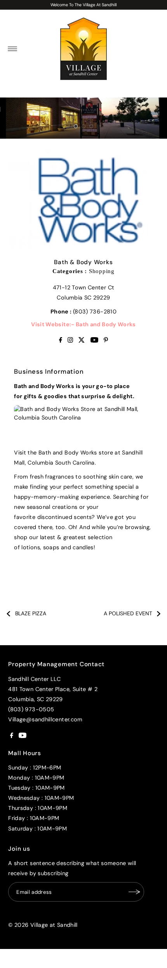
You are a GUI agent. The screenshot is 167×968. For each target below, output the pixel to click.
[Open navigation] (13, 49)
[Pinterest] (106, 340)
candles (83, 547)
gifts (30, 396)
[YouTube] (94, 340)
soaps (51, 547)
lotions (30, 547)
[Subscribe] (134, 892)
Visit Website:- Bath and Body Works (83, 324)
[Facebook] (60, 340)
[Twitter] (81, 340)
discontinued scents (64, 517)
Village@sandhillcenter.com (45, 719)
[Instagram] (70, 340)
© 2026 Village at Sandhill (42, 924)
